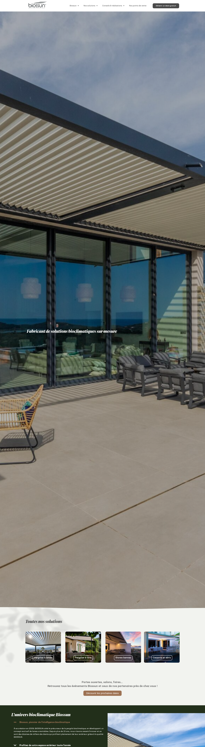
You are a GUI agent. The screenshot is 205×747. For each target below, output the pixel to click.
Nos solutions (89, 6)
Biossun (73, 6)
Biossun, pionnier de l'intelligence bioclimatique (44, 722)
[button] (58, 722)
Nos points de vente (137, 6)
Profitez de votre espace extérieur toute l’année (45, 745)
